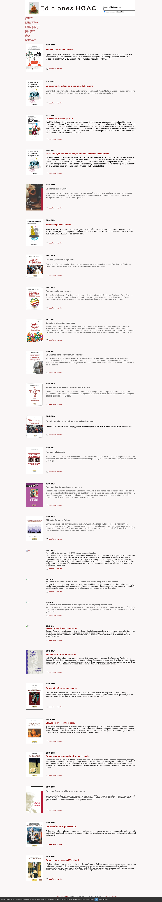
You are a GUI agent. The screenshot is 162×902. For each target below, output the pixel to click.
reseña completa (55, 69)
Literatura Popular (30, 31)
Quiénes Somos (29, 17)
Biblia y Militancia (30, 30)
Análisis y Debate (30, 21)
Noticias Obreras (29, 32)
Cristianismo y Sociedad (31, 22)
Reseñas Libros (29, 40)
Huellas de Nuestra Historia (32, 25)
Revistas (27, 36)
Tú (26, 34)
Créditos (114, 896)
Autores (27, 18)
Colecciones (28, 19)
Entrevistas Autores (30, 39)
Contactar (107, 896)
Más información (103, 899)
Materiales (28, 23)
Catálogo (27, 35)
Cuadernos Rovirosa (31, 27)
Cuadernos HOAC (30, 26)
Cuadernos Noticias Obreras (33, 29)
